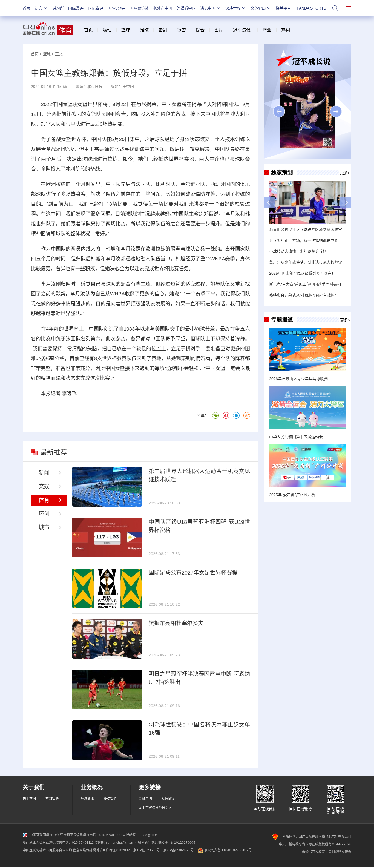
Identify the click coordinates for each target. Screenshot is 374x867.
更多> (345, 173)
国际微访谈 (139, 8)
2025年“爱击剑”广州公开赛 (292, 495)
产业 (267, 30)
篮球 (125, 30)
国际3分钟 (116, 8)
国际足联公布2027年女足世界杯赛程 (193, 573)
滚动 (107, 30)
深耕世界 (233, 8)
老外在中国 (162, 8)
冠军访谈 (242, 30)
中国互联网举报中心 (44, 835)
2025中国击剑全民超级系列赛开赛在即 (302, 273)
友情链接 (168, 798)
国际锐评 (95, 8)
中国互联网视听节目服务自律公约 (47, 850)
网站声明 (145, 798)
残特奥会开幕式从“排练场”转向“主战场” (302, 295)
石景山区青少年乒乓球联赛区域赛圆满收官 (305, 229)
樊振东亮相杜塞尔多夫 (176, 623)
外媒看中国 (186, 8)
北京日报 (94, 86)
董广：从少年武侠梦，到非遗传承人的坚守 (305, 262)
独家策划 (282, 173)
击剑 (163, 30)
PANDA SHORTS (311, 8)
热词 (285, 30)
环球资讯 (87, 798)
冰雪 (181, 30)
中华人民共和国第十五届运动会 (296, 437)
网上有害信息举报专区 (155, 808)
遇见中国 (207, 8)
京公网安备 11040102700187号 (227, 850)
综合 (200, 30)
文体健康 (258, 8)
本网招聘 (52, 798)
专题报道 (282, 320)
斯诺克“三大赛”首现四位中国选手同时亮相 (305, 284)
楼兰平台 (283, 8)
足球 (144, 30)
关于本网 (29, 798)
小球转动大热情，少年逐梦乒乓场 (298, 251)
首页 (26, 8)
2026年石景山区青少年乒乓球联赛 (298, 379)
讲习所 (58, 8)
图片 (218, 30)
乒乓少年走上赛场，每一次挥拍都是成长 (303, 240)
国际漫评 (76, 8)
